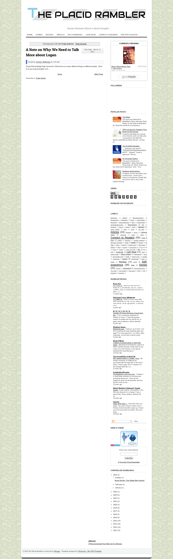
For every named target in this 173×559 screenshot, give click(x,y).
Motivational (137, 254)
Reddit (112, 262)
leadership (119, 252)
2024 (115, 492)
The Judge (114, 271)
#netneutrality (141, 222)
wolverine (121, 273)
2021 (115, 501)
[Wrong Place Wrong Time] (129, 63)
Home (60, 74)
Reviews (123, 262)
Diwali (126, 242)
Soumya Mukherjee (43, 62)
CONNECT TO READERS (108, 35)
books (136, 232)
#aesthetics (114, 218)
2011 (115, 530)
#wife (133, 227)
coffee (142, 235)
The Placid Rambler (87, 14)
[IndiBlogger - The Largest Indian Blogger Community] (129, 445)
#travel (128, 227)
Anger (132, 229)
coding (133, 235)
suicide (118, 268)
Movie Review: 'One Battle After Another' (130, 480)
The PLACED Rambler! (131, 146)
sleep (133, 265)
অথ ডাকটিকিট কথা (118, 299)
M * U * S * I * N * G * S (121, 311)
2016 (115, 514)
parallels (144, 256)
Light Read (131, 252)
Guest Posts (133, 247)
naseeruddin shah (118, 256)
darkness (128, 240)
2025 (115, 475)
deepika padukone (139, 240)
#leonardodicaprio (124, 222)
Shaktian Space (119, 327)
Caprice (116, 402)
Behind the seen (119, 329)
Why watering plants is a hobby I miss (126, 358)
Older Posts (98, 74)
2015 (115, 517)
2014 (115, 521)
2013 (115, 524)
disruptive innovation (116, 242)
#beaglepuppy (115, 220)
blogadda (128, 232)
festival (124, 245)
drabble (133, 243)
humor (115, 249)
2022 (115, 498)
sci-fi (135, 262)
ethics (118, 245)
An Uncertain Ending (130, 159)
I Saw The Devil (130, 249)
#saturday (113, 227)
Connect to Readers (123, 237)
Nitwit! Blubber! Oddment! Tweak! (126, 388)
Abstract (141, 227)
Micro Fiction (126, 254)
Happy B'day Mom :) (120, 404)
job (144, 249)
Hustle (121, 249)
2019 (115, 508)
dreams (141, 242)
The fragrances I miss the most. (124, 374)
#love (133, 222)
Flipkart (113, 247)
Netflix (127, 256)
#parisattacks (132, 225)
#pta (143, 225)
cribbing (119, 240)
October (118, 478)
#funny (132, 220)
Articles (115, 232)
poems (124, 259)
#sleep (121, 227)
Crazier (115, 390)
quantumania (135, 259)
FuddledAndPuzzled (121, 372)
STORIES (39, 35)
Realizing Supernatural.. (131, 171)
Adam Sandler (115, 229)
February (119, 484)
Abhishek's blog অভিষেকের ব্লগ (124, 297)
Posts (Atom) (41, 78)
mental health (114, 254)
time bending (122, 271)
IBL (139, 249)
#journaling (114, 222)
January (118, 488)
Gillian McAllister (117, 68)
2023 (115, 495)
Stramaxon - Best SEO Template (90, 551)
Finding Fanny (132, 245)
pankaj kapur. (136, 256)
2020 (115, 505)
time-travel (132, 271)
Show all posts (80, 44)
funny (119, 247)
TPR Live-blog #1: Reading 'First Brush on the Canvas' (134, 131)
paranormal (116, 259)
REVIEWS (49, 35)
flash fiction (142, 245)
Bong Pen (117, 284)
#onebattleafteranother (117, 225)
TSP (144, 271)
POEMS (29, 35)
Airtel (125, 229)
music (145, 254)
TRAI (138, 271)
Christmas (123, 235)
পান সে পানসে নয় (118, 286)
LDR (112, 252)
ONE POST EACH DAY (129, 35)
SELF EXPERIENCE (75, 35)
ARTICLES (60, 35)
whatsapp (113, 273)
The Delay (126, 117)
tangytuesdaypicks (139, 268)
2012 (115, 527)
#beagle (125, 218)
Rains (143, 259)
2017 (115, 511)
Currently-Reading (129, 43)
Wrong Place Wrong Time (120, 66)
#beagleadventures (138, 218)
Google (125, 247)
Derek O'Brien (118, 341)
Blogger (57, 551)
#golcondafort (141, 220)
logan (143, 252)
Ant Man (141, 229)
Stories (143, 264)
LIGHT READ (91, 35)
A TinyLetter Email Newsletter (129, 462)
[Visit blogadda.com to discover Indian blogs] (115, 445)
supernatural (127, 268)
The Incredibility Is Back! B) (124, 356)
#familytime (124, 220)
